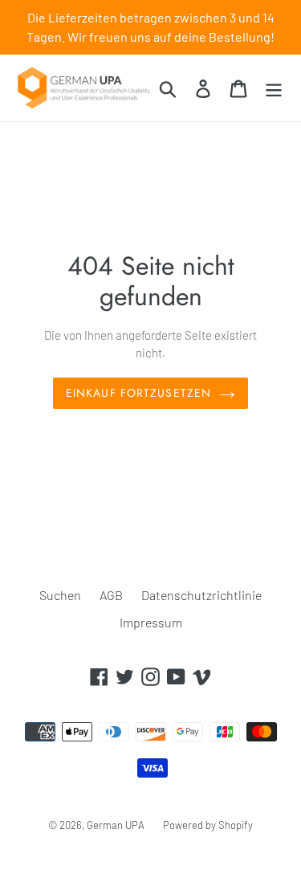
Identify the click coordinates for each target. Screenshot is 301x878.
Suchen (60, 594)
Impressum (151, 622)
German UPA (115, 825)
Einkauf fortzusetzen (138, 393)
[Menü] (273, 88)
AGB (111, 594)
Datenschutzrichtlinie (201, 594)
